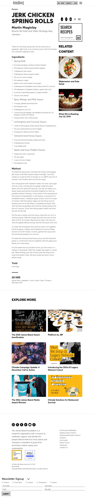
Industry (30, 482)
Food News (18, 482)
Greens (54, 482)
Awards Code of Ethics (68, 433)
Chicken (48, 280)
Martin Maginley (24, 27)
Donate (69, 3)
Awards (6, 482)
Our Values (64, 440)
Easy (42, 280)
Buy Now (61, 3)
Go (78, 38)
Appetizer (25, 280)
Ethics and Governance (68, 430)
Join (75, 3)
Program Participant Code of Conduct (70, 436)
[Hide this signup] (28, 478)
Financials (63, 445)
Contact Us (64, 447)
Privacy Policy (65, 443)
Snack (37, 280)
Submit (6, 493)
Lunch (32, 280)
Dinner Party (16, 280)
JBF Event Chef (17, 283)
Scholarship (42, 482)
